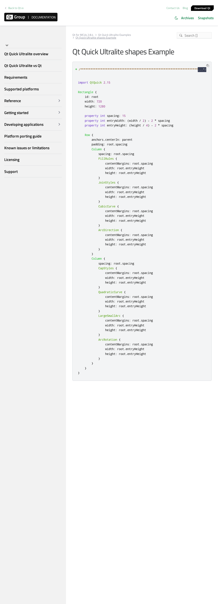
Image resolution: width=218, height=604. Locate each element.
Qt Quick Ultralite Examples (114, 34)
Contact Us (172, 8)
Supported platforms (21, 89)
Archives (187, 17)
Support (11, 171)
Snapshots (206, 17)
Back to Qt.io (16, 8)
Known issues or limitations (26, 148)
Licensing (11, 159)
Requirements (15, 77)
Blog (185, 8)
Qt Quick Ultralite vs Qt (23, 65)
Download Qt (202, 8)
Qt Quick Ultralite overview (26, 54)
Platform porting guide (23, 136)
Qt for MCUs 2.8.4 (82, 34)
